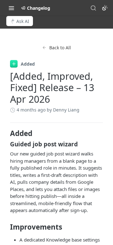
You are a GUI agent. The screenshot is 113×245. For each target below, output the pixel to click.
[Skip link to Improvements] (5, 227)
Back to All (60, 48)
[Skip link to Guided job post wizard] (5, 144)
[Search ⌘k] (93, 8)
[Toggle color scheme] (105, 8)
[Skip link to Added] (5, 133)
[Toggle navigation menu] (11, 8)
